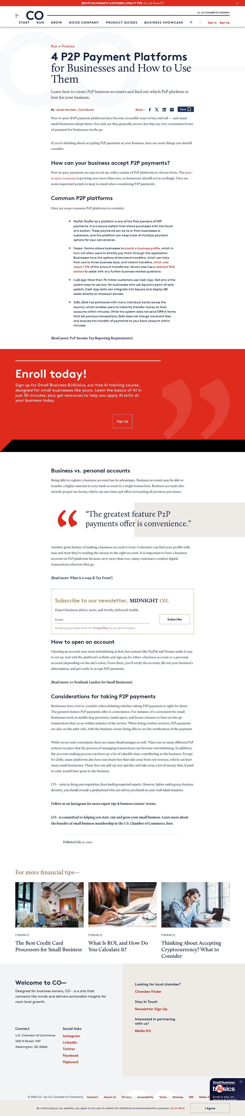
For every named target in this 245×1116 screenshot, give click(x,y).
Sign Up (225, 22)
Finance (68, 46)
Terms (163, 1097)
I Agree (210, 1108)
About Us (110, 1097)
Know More (178, 1108)
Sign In (212, 22)
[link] (191, 22)
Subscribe (174, 619)
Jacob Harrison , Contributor (75, 109)
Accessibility (145, 1097)
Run (40, 22)
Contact (92, 1097)
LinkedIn (70, 1042)
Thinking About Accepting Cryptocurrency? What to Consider (191, 950)
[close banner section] (237, 3)
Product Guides (122, 22)
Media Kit (143, 1030)
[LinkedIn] (164, 109)
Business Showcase (163, 22)
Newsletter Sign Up (151, 1009)
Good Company (84, 22)
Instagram (71, 1036)
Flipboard (70, 1062)
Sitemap (177, 1097)
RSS (191, 1097)
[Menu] (17, 15)
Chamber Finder (148, 991)
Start (24, 22)
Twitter (69, 1049)
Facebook (71, 1055)
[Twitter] (157, 109)
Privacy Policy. (101, 628)
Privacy (126, 1097)
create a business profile (142, 248)
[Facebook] (150, 109)
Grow (56, 22)
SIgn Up (122, 421)
